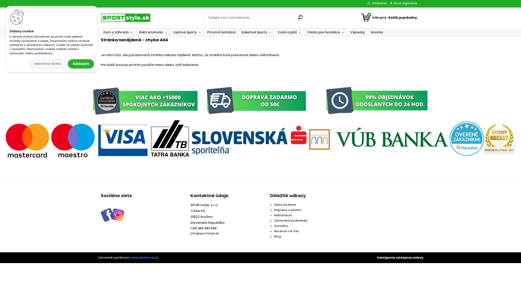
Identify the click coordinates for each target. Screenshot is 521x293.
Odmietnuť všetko (47, 64)
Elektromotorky (151, 32)
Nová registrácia (405, 3)
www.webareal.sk (144, 258)
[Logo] (126, 18)
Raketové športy (254, 32)
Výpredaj (357, 32)
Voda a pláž (287, 32)
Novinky (377, 32)
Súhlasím (81, 63)
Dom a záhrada (116, 32)
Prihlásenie (379, 3)
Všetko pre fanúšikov (323, 32)
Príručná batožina (221, 32)
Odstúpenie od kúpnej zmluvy (400, 258)
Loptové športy (185, 32)
